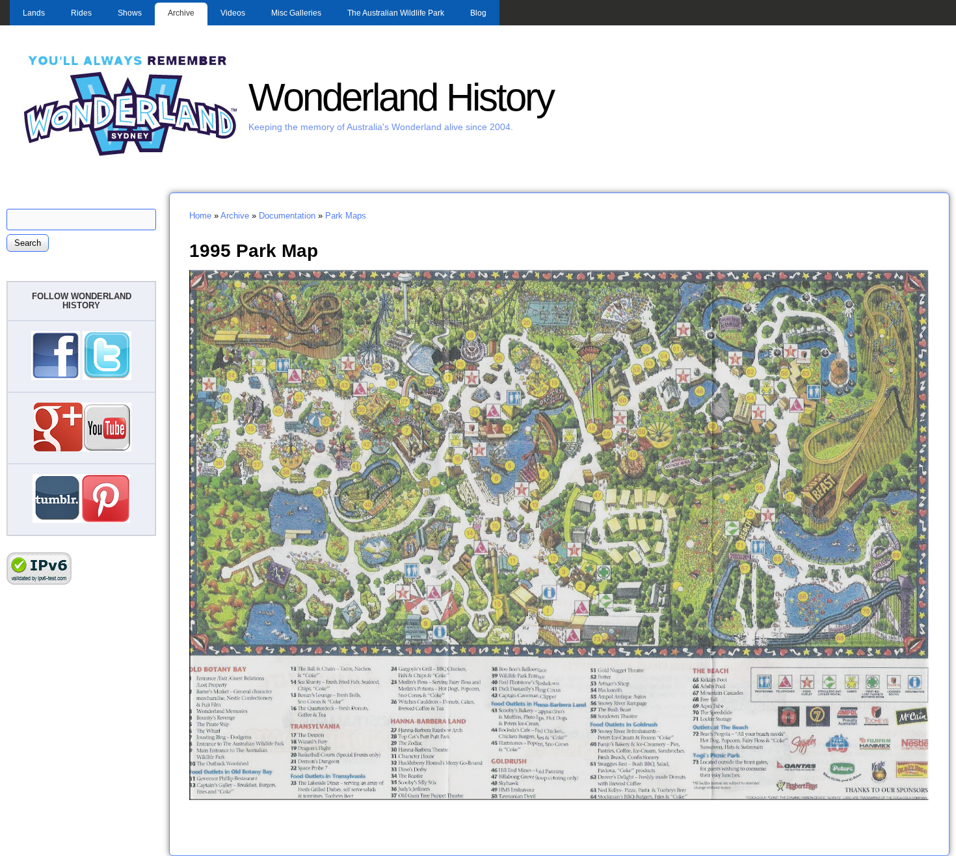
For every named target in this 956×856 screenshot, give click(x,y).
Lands (34, 13)
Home (200, 216)
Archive (181, 13)
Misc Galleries (296, 13)
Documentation (287, 216)
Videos (232, 13)
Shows (130, 13)
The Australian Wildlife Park (395, 13)
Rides (81, 13)
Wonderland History (400, 97)
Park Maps (345, 216)
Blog (478, 13)
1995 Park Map (253, 250)
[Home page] (131, 154)
